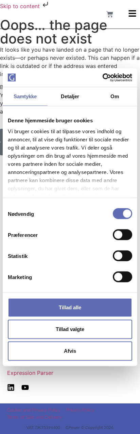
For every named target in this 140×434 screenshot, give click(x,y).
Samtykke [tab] (25, 96)
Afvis (70, 351)
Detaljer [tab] (70, 96)
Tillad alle (70, 307)
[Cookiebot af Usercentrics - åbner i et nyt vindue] (102, 77)
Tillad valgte (70, 329)
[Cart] (109, 14)
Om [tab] (114, 96)
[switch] (122, 234)
